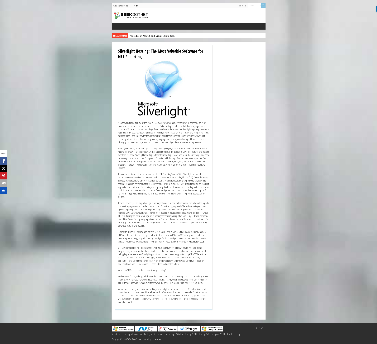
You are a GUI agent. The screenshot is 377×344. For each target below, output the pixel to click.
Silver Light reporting (164, 132)
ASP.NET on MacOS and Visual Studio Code (153, 35)
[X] (3, 168)
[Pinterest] (3, 175)
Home (135, 5)
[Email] (3, 183)
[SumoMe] (3, 190)
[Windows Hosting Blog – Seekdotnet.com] (131, 15)
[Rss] (240, 6)
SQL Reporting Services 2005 (170, 174)
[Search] (263, 5)
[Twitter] (245, 6)
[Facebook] (243, 6)
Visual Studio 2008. (197, 241)
